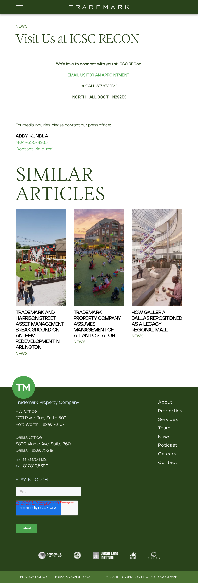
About (165, 402)
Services (168, 420)
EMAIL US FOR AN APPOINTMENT (98, 75)
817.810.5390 (35, 466)
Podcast (167, 445)
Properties (170, 411)
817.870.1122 (35, 459)
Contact (167, 463)
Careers (167, 454)
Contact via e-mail (35, 149)
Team (164, 428)
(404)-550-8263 (32, 143)
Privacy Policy (34, 577)
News (164, 437)
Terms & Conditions (72, 577)
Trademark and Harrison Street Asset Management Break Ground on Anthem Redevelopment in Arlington (40, 330)
